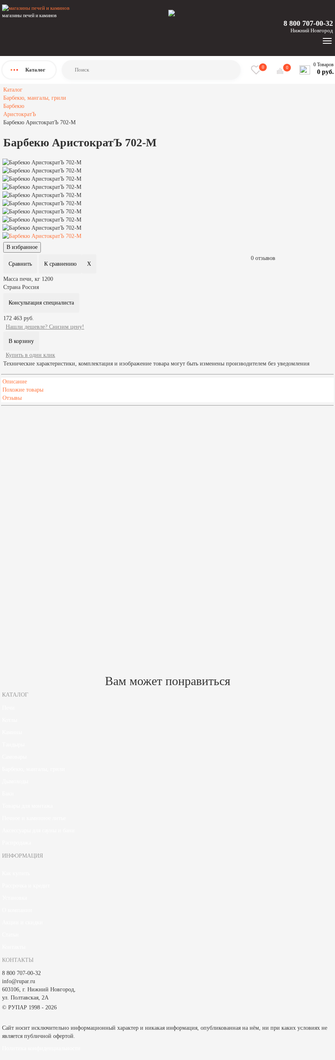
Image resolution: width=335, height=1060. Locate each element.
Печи (8, 708)
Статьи (10, 935)
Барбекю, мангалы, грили (33, 769)
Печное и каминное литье (34, 818)
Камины (12, 732)
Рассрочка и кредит (26, 886)
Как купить (16, 873)
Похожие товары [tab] (22, 390)
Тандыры (13, 745)
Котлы (9, 720)
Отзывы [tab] (12, 398)
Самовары (14, 757)
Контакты (13, 947)
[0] (281, 71)
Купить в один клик (30, 355)
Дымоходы (15, 781)
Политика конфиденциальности (41, 1048)
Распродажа (16, 843)
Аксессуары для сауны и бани (38, 830)
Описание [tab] (14, 382)
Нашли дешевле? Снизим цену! (45, 327)
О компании (17, 910)
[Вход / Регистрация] (171, 12)
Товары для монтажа (27, 806)
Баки (8, 794)
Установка (14, 898)
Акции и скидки (22, 922)
